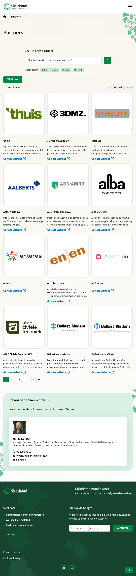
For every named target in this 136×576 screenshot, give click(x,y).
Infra (44, 70)
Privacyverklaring (11, 552)
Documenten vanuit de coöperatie (25, 515)
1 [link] (6, 379)
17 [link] (32, 379)
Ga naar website (12, 159)
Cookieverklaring (11, 558)
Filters (14, 79)
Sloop (55, 70)
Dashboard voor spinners (20, 525)
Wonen (65, 70)
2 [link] (12, 379)
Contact (10, 534)
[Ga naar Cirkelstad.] (4, 17)
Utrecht (78, 70)
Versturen (123, 528)
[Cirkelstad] (15, 6)
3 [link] (19, 379)
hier (18, 409)
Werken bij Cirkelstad (18, 520)
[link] (39, 379)
